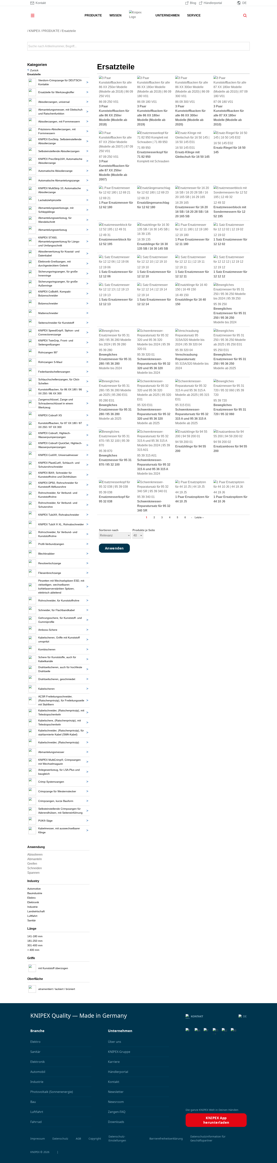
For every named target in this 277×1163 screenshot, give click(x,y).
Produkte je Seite (143, 530)
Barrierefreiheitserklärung (166, 1138)
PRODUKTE (93, 15)
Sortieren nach (108, 530)
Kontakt (197, 1016)
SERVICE (194, 15)
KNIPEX (34, 30)
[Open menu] (37, 15)
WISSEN (115, 15)
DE (245, 1016)
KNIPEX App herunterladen (216, 1120)
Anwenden (246, 46)
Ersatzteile (69, 30)
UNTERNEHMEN (167, 15)
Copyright (95, 1138)
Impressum (37, 1138)
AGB (78, 1138)
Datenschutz (60, 1138)
